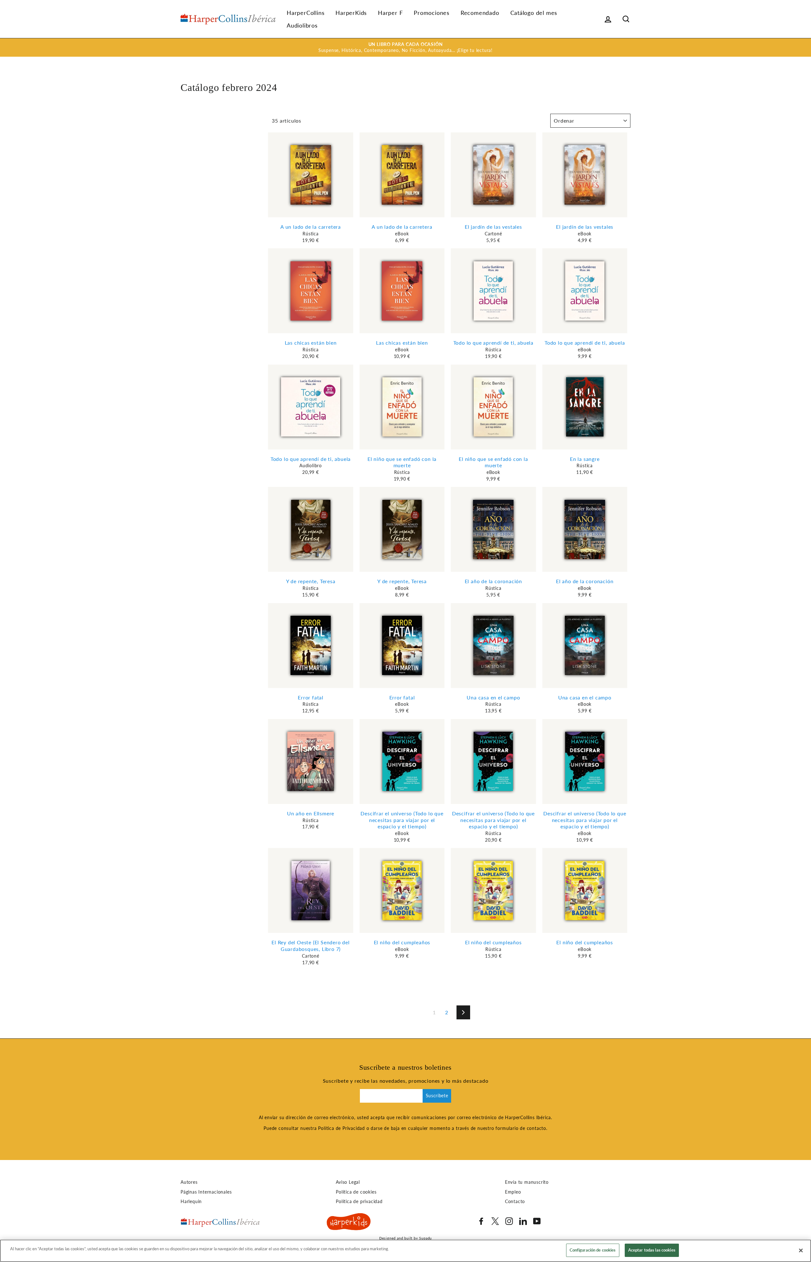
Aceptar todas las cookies (651, 1249)
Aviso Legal (348, 1182)
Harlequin (191, 1201)
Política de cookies (356, 1192)
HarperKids (351, 12)
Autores (189, 1182)
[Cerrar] (801, 1250)
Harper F (390, 12)
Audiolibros (302, 25)
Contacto (515, 1201)
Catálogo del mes (534, 12)
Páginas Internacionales (206, 1192)
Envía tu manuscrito (527, 1182)
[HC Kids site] (349, 1222)
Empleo (513, 1192)
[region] (405, 1251)
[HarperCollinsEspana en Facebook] (481, 1221)
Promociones (432, 12)
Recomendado (480, 12)
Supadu (425, 1238)
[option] (405, 47)
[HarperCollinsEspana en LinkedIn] (523, 1221)
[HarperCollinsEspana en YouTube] (537, 1221)
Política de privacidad (359, 1201)
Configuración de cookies (593, 1249)
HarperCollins (305, 12)
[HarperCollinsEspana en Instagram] (509, 1221)
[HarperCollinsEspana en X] (495, 1221)
